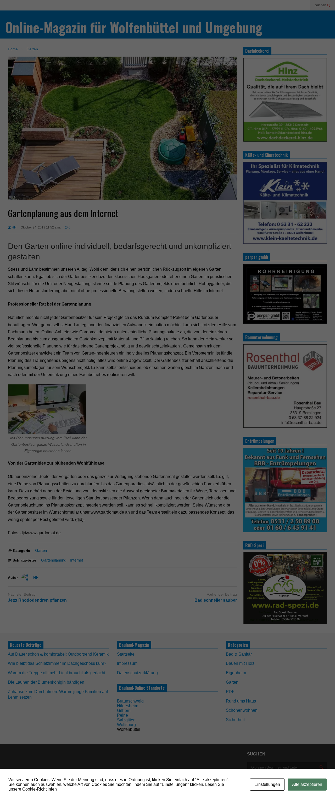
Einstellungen (267, 784)
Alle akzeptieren (307, 784)
